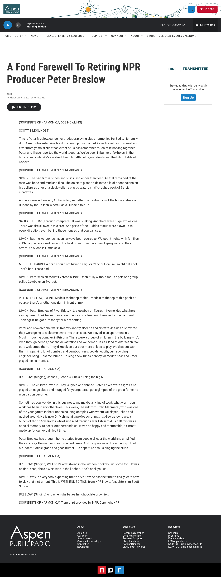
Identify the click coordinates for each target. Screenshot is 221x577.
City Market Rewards (134, 547)
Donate (208, 9)
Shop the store (131, 541)
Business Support (132, 538)
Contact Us (83, 544)
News (34, 36)
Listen (19, 36)
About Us (82, 533)
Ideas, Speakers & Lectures (65, 36)
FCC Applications (177, 541)
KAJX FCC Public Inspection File (185, 544)
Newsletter (83, 547)
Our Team (82, 536)
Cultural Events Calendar (177, 36)
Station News (84, 538)
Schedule (173, 533)
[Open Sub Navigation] (26, 36)
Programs (173, 536)
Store (151, 36)
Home (7, 36)
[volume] (18, 25)
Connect (117, 36)
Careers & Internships (89, 541)
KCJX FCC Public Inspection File (185, 547)
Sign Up (188, 97)
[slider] (23, 25)
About (135, 36)
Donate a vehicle (132, 536)
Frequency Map (176, 538)
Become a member (133, 533)
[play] (8, 25)
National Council (131, 544)
